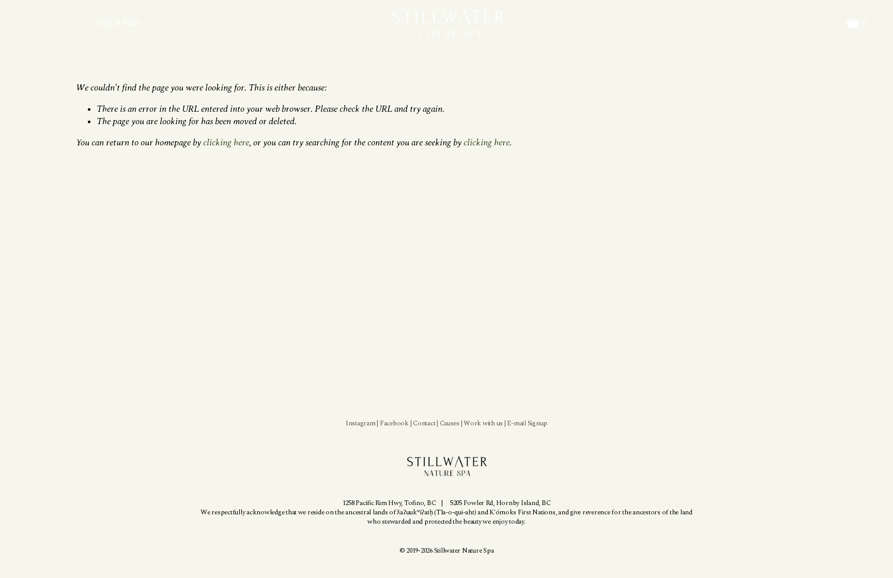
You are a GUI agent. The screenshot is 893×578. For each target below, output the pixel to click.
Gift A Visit (119, 23)
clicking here (226, 142)
